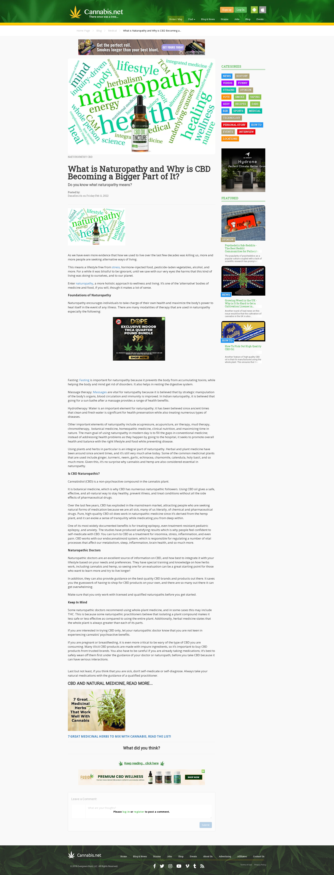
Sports (238, 111)
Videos (227, 83)
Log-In (241, 9)
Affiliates (242, 856)
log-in (126, 811)
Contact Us (258, 856)
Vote (226, 97)
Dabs (255, 104)
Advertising (225, 856)
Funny (243, 83)
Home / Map (175, 19)
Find (190, 19)
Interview (246, 131)
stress (116, 267)
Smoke (240, 97)
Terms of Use (246, 865)
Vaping (255, 97)
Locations (230, 138)
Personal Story (234, 124)
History (242, 76)
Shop (247, 19)
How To (256, 124)
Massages (100, 392)
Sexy (226, 104)
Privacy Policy (260, 865)
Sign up (227, 9)
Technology (231, 118)
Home (123, 856)
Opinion (246, 90)
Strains (224, 19)
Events (260, 19)
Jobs (236, 19)
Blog (99, 30)
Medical (112, 30)
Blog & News (208, 19)
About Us (208, 856)
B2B (225, 111)
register (139, 811)
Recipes (240, 104)
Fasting (84, 380)
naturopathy (84, 283)
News (227, 76)
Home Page (83, 30)
